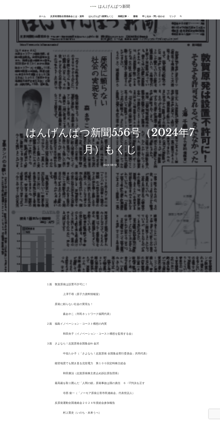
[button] (128, 16)
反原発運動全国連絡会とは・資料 (67, 16)
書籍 (135, 16)
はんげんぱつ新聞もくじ (101, 16)
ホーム (42, 16)
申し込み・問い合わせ (153, 16)
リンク (172, 16)
